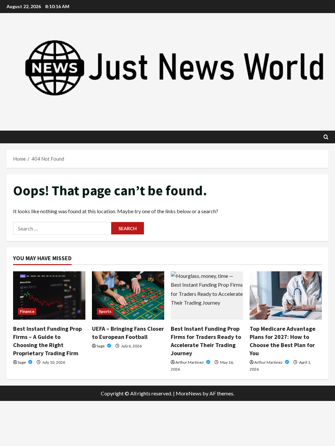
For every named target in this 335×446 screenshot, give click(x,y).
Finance (27, 311)
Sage (22, 362)
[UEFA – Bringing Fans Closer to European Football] (128, 295)
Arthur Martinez (189, 362)
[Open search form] (326, 137)
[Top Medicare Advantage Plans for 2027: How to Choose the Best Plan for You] (286, 295)
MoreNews (189, 393)
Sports (105, 311)
